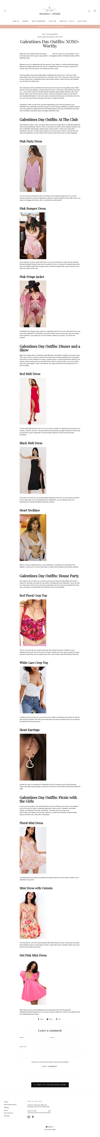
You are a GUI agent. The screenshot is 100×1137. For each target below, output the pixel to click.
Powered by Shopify (50, 1129)
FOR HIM (52, 21)
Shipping (6, 1107)
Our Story (82, 21)
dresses (40, 37)
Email (52, 1037)
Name (22, 1037)
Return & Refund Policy (10, 1104)
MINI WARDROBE (39, 21)
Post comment (50, 1066)
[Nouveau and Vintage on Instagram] (29, 1117)
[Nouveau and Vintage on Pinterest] (33, 1117)
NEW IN (16, 21)
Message (23, 1046)
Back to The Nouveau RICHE (51, 1084)
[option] (50, 27)
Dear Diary (7, 1116)
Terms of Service (8, 1113)
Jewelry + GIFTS (66, 21)
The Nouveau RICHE (51, 34)
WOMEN (25, 21)
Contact (6, 1102)
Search (6, 1110)
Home (43, 34)
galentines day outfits (48, 37)
